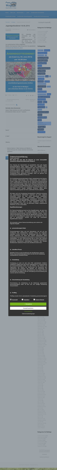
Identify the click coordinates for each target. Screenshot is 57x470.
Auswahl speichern (28, 308)
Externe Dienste (40, 299)
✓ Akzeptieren (28, 304)
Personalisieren (28, 311)
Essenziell (15, 299)
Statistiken (26, 299)
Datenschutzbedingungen (28, 313)
